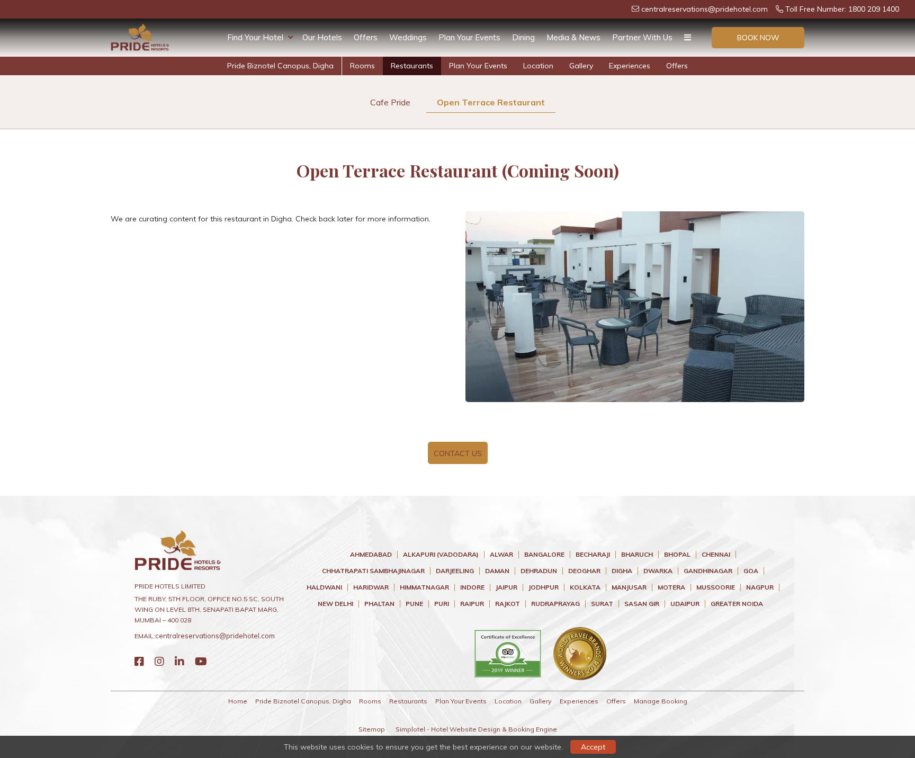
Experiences (629, 65)
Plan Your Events (469, 37)
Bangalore (544, 554)
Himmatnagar (424, 587)
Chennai (716, 554)
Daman (497, 571)
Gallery (581, 65)
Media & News (573, 37)
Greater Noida (737, 604)
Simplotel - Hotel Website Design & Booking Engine (476, 729)
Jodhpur (543, 587)
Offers (366, 37)
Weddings (408, 37)
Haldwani (324, 587)
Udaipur (684, 604)
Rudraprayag (555, 604)
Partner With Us (642, 37)
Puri (441, 604)
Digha (622, 571)
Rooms (362, 65)
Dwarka (657, 571)
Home (237, 701)
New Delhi (335, 604)
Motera (671, 587)
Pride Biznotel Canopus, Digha (280, 65)
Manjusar (629, 587)
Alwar (501, 554)
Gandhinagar (708, 571)
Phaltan (379, 604)
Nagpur (760, 587)
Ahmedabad (371, 554)
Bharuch (637, 554)
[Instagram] (159, 661)
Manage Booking (660, 701)
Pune (414, 604)
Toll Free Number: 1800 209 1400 (841, 9)
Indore (472, 587)
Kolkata (585, 587)
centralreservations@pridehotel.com (703, 9)
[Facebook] (139, 661)
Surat (602, 604)
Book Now (758, 37)
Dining (523, 37)
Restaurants (412, 65)
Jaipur (506, 587)
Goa (750, 571)
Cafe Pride (390, 102)
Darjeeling (455, 571)
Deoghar (584, 571)
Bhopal (677, 554)
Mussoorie (715, 587)
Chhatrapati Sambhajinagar (373, 571)
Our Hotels (322, 37)
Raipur (472, 604)
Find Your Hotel (255, 37)
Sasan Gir (641, 604)
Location (538, 65)
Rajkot (507, 604)
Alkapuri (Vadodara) (441, 554)
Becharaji (593, 554)
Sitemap (371, 729)
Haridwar (371, 587)
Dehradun (539, 571)
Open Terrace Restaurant (491, 102)
